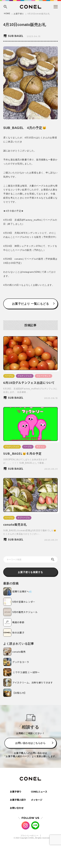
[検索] (52, 559)
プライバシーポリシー (29, 836)
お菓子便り (19, 14)
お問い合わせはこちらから (30, 743)
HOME (7, 13)
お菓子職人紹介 (18, 799)
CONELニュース (39, 791)
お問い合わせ (17, 807)
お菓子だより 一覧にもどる (30, 303)
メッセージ (36, 799)
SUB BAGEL (15, 36)
